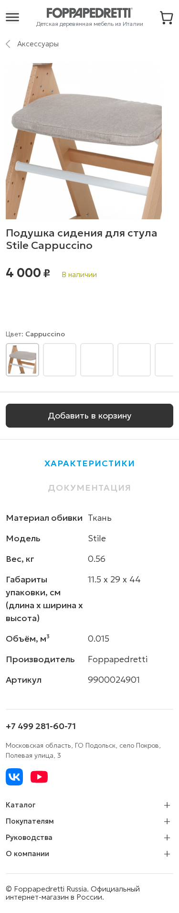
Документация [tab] (89, 487)
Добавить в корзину (89, 415)
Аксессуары (38, 43)
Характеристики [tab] (89, 463)
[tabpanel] (89, 598)
